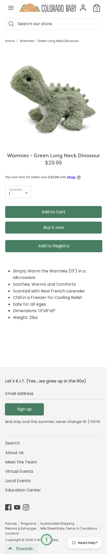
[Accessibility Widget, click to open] (46, 539)
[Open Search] (11, 24)
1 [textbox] (9, 194)
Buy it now (53, 227)
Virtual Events (19, 471)
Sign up (24, 409)
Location (12, 533)
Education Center (23, 490)
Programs (28, 523)
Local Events (18, 481)
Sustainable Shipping (57, 523)
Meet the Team (21, 462)
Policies (11, 523)
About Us (14, 453)
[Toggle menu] (11, 8)
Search (12, 443)
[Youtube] (17, 507)
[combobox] (18, 192)
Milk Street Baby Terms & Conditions (69, 528)
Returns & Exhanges (21, 528)
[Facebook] (8, 507)
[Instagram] (26, 507)
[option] (53, 95)
